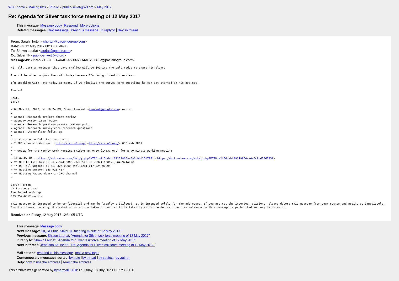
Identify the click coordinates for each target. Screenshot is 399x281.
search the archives (77, 262)
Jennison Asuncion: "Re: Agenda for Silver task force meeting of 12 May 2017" (97, 245)
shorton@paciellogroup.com (64, 41)
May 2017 (104, 7)
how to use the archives (43, 262)
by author (122, 257)
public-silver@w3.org (78, 7)
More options (89, 25)
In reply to (108, 30)
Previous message (84, 30)
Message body (51, 25)
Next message (58, 30)
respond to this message (55, 253)
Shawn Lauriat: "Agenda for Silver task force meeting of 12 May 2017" (99, 235)
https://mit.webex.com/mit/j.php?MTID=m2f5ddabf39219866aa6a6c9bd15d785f (95, 158)
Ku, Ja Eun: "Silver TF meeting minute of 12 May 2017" (81, 231)
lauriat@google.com (55, 51)
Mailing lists (37, 7)
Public (54, 7)
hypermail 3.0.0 (65, 270)
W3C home (16, 7)
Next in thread (127, 30)
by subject (106, 257)
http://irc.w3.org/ (71, 143)
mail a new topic (87, 253)
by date (74, 257)
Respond (71, 25)
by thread (89, 257)
